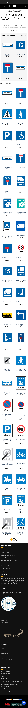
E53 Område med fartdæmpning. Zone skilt (7, 236)
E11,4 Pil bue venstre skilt (20, 325)
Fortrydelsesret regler (6, 571)
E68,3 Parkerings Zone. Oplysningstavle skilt (7, 440)
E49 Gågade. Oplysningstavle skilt (21, 393)
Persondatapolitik (5, 565)
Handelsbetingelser (5, 568)
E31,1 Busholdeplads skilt (7, 393)
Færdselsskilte (17, 10)
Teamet (3, 550)
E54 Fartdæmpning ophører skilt (7, 370)
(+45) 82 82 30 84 (5, 650)
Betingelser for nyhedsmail (7, 563)
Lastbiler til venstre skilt (21, 280)
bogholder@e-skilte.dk (6, 659)
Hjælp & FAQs (4, 557)
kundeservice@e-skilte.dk (7, 655)
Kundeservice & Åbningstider (8, 555)
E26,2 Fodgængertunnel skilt (21, 302)
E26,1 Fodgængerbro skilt (7, 347)
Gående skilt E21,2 (21, 123)
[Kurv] (26, 6)
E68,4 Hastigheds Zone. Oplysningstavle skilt (21, 258)
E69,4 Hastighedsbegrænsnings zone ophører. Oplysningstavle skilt (7, 465)
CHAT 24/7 (19, 2)
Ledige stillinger (5, 552)
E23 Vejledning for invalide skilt (21, 145)
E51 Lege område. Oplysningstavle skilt (21, 533)
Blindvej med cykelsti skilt (20, 346)
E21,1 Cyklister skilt (21, 463)
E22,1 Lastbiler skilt (21, 235)
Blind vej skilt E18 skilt (7, 76)
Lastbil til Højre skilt (21, 190)
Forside (7, 10)
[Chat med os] (24, 703)
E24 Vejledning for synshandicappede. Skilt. (20, 370)
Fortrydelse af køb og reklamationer (9, 560)
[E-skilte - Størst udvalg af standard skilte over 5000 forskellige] (14, 6)
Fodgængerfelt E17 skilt (7, 123)
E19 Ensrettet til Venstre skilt (7, 55)
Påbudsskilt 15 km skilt (20, 54)
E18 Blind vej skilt (21, 167)
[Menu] (2, 6)
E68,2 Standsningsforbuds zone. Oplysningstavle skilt (21, 416)
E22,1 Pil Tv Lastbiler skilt (7, 302)
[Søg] (4, 6)
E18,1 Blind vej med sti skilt (7, 258)
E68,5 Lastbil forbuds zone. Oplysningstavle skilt (21, 441)
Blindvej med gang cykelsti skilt (7, 191)
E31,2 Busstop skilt (7, 324)
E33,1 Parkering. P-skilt (7, 144)
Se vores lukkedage (6, 691)
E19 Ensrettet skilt (20, 76)
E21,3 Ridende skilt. (7, 488)
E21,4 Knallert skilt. (21, 488)
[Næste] (16, 539)
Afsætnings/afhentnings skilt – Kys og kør (7, 213)
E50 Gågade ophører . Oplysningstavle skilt (7, 533)
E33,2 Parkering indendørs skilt (7, 510)
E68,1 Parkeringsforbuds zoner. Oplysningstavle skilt (7, 416)
